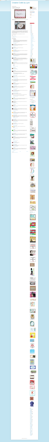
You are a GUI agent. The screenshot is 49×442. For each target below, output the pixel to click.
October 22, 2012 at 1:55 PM (15, 149)
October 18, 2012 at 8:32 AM (15, 48)
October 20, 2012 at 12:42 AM (15, 121)
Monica (13, 136)
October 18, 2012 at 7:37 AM (15, 42)
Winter (30, 435)
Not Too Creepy (32, 44)
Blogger (26, 438)
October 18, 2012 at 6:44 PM (15, 91)
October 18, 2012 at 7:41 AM (15, 45)
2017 (30, 29)
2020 (30, 27)
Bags (30, 410)
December (31, 33)
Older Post (27, 151)
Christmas (31, 413)
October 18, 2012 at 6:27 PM (15, 84)
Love (30, 421)
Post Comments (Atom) (16, 152)
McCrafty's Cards (14, 75)
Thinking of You (31, 432)
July (31, 50)
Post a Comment (14, 150)
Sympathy (31, 430)
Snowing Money (32, 40)
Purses (30, 427)
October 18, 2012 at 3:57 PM (15, 77)
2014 (30, 31)
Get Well (31, 417)
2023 (30, 25)
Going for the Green (32, 48)
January (31, 54)
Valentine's (31, 433)
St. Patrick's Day (31, 429)
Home (20, 151)
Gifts (30, 418)
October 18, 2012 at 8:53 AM (15, 51)
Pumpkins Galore (32, 38)
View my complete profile (32, 10)
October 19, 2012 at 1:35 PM (15, 113)
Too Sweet (31, 42)
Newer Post (13, 151)
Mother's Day (31, 424)
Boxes (30, 412)
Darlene (14, 70)
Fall (30, 415)
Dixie (13, 129)
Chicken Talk (32, 46)
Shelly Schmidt (14, 144)
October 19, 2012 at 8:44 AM (15, 99)
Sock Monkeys (31, 428)
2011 (30, 55)
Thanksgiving (31, 431)
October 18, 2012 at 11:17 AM (15, 60)
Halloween (31, 419)
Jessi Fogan (14, 57)
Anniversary (31, 409)
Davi (13, 97)
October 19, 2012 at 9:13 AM (15, 106)
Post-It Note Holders (31, 426)
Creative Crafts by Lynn (21, 3)
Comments (31, 15)
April (31, 52)
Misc (30, 422)
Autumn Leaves (32, 36)
